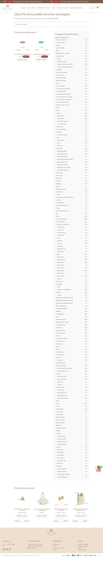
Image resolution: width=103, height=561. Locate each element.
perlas (57, 137)
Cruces (57, 107)
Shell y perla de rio (60, 363)
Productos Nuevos (60, 341)
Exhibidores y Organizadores (64, 289)
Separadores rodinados (62, 170)
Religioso (58, 292)
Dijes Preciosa (60, 273)
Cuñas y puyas (59, 172)
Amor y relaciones (62, 124)
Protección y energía (61, 365)
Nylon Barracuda (61, 249)
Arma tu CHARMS (31, 8)
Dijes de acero (60, 262)
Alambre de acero (60, 42)
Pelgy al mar (59, 327)
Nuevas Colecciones (60, 319)
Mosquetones (59, 463)
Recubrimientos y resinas (62, 205)
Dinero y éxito (59, 175)
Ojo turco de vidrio (61, 379)
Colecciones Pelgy (60, 333)
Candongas (59, 69)
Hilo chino (59, 243)
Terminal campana (61, 468)
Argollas (58, 433)
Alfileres (58, 430)
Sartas (57, 403)
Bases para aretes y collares (62, 53)
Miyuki (57, 316)
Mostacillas (59, 132)
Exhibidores (58, 183)
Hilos (57, 213)
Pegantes (58, 200)
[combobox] (22, 521)
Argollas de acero (61, 436)
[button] (25, 8)
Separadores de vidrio (62, 162)
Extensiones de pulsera (61, 72)
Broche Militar (60, 452)
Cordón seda (60, 230)
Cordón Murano (60, 227)
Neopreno (58, 357)
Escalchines (58, 181)
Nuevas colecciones (60, 330)
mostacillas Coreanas (62, 134)
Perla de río (60, 145)
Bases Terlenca (60, 56)
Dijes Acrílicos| (60, 118)
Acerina (58, 406)
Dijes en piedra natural (62, 371)
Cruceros (59, 295)
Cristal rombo (59, 126)
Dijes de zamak (60, 270)
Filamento (59, 278)
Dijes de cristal (60, 265)
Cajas (57, 83)
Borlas (57, 216)
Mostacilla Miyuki (60, 354)
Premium (23, 8)
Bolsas (58, 287)
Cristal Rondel (59, 409)
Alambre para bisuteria (61, 39)
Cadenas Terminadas (61, 77)
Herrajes (58, 186)
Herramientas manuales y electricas (65, 197)
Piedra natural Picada (62, 395)
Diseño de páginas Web (27, 555)
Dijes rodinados (60, 276)
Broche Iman (60, 449)
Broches (58, 447)
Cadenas (58, 58)
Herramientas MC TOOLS (44, 8)
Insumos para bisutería (76, 8)
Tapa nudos (58, 425)
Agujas (58, 194)
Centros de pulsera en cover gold (64, 96)
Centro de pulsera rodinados (63, 88)
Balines (57, 50)
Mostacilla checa (60, 352)
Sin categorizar (59, 414)
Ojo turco (58, 373)
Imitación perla (60, 140)
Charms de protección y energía (64, 368)
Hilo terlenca (60, 246)
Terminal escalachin (61, 471)
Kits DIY (58, 335)
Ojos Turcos (60, 382)
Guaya (58, 238)
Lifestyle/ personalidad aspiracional (64, 297)
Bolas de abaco (60, 115)
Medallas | (58, 311)
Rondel (57, 401)
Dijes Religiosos (60, 314)
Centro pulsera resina (61, 91)
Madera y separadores (61, 306)
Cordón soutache (61, 232)
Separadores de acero (62, 154)
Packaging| (59, 284)
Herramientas (59, 192)
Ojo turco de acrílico (62, 376)
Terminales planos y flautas (63, 474)
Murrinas (60, 384)
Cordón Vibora (60, 235)
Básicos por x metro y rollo (62, 224)
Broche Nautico (60, 455)
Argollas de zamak (61, 439)
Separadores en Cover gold (63, 167)
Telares (58, 208)
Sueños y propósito (60, 417)
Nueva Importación (61, 325)
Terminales (59, 466)
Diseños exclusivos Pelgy (62, 322)
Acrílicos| (58, 113)
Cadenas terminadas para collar (64, 64)
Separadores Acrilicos (62, 121)
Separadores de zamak (62, 164)
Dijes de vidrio (60, 268)
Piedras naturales (60, 387)
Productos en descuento (62, 338)
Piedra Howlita (60, 390)
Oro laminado (59, 360)
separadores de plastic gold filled (65, 159)
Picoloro (58, 346)
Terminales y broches (61, 428)
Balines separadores (62, 151)
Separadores (59, 148)
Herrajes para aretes (61, 189)
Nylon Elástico (60, 251)
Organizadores (59, 344)
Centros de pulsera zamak (62, 102)
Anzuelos (58, 45)
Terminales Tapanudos (62, 477)
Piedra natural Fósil (61, 392)
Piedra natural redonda (62, 398)
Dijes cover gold (61, 259)
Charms (58, 254)
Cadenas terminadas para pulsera (65, 67)
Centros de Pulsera (60, 86)
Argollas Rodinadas (61, 444)
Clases (53, 8)
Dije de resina (60, 257)
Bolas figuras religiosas (61, 308)
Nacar (58, 143)
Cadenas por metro (61, 61)
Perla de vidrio (59, 411)
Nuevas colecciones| (62, 8)
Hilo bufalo (59, 240)
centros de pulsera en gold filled (63, 99)
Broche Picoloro (61, 458)
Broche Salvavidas (61, 460)
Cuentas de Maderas (61, 129)
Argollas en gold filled (62, 441)
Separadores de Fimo (62, 156)
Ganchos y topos (60, 75)
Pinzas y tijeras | (60, 202)
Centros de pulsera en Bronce (63, 94)
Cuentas (58, 110)
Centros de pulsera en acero (62, 105)
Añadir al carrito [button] (23, 59)
